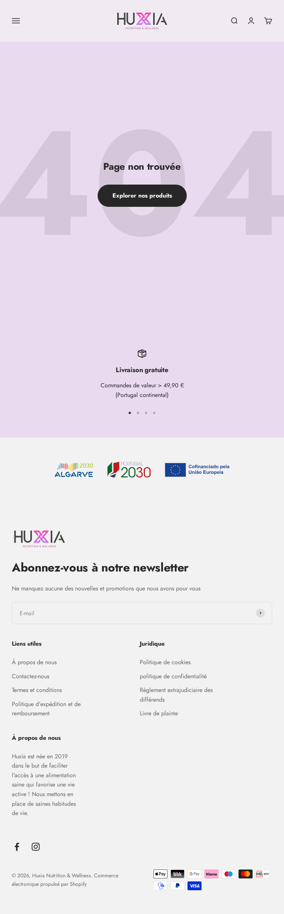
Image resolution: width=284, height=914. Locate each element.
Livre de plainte (159, 713)
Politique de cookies (165, 662)
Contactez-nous (30, 676)
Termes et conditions (37, 690)
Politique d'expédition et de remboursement (46, 709)
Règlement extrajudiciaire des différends (176, 695)
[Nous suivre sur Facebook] (17, 847)
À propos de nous (34, 662)
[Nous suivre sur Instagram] (36, 847)
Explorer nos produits (142, 195)
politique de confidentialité (173, 676)
